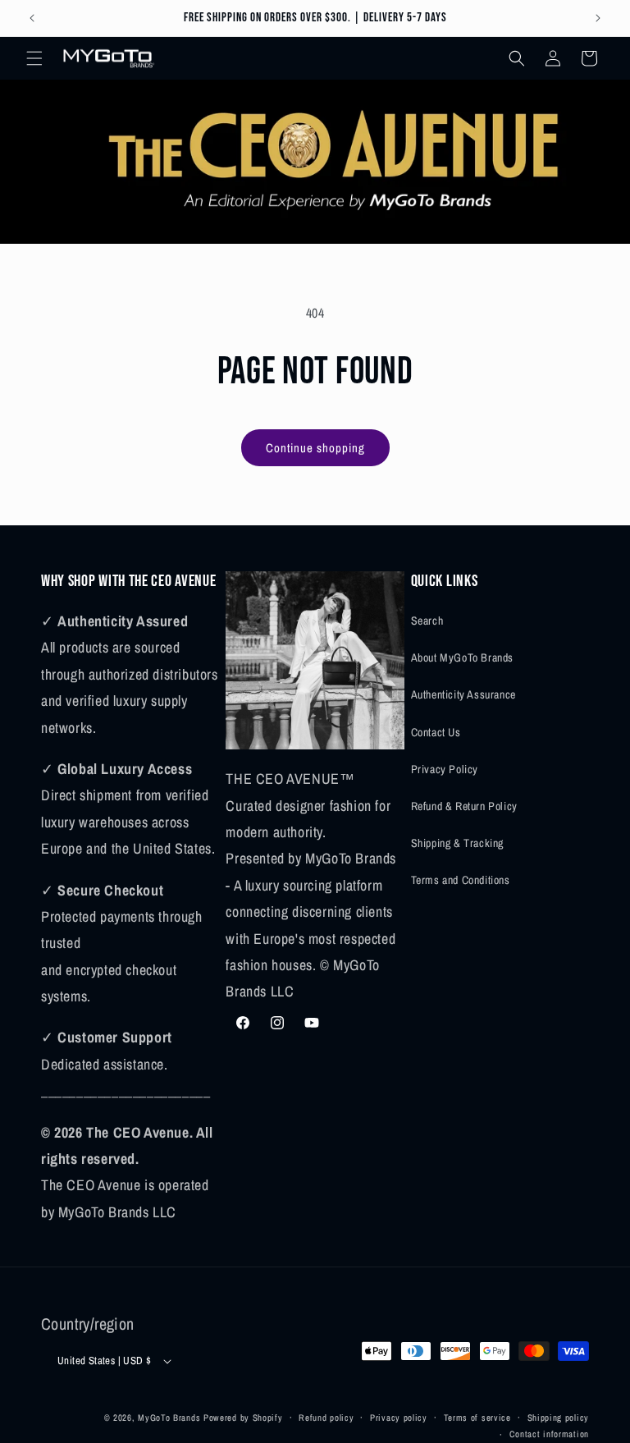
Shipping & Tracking (457, 843)
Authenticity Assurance (463, 694)
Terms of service (477, 1417)
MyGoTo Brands (169, 1417)
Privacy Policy (444, 769)
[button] (34, 58)
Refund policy (326, 1417)
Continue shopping (315, 447)
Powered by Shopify (243, 1417)
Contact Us (436, 732)
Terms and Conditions (460, 880)
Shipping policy (558, 1417)
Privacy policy (398, 1417)
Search (427, 620)
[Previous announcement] (32, 18)
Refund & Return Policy (464, 806)
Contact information (549, 1434)
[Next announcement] (598, 18)
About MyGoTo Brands (462, 657)
